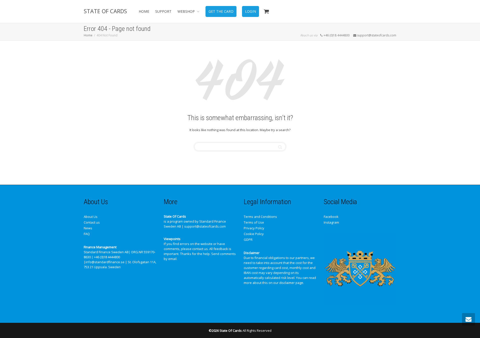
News (88, 228)
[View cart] (266, 11)
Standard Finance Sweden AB (106, 252)
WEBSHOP (187, 11)
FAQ (87, 234)
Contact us (92, 222)
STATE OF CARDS (105, 11)
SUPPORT (163, 11)
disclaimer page (291, 282)
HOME (144, 11)
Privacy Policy (254, 228)
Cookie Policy (254, 234)
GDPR (248, 239)
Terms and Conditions (260, 216)
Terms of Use (254, 222)
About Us (91, 216)
